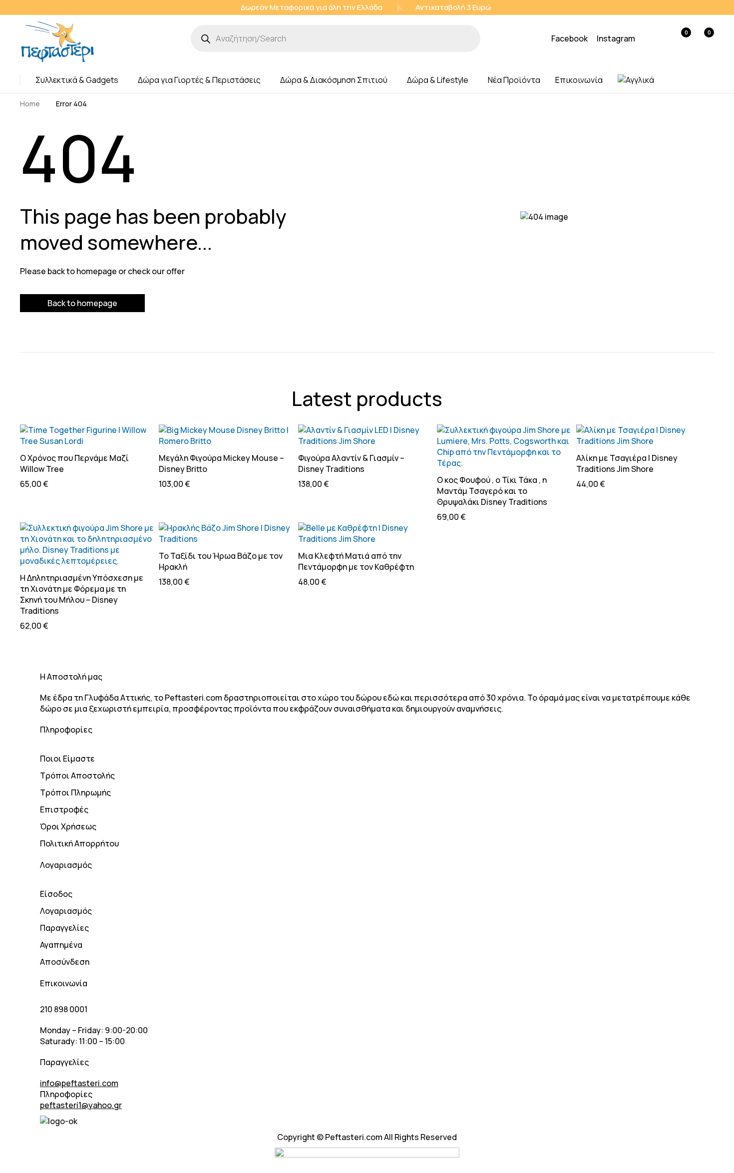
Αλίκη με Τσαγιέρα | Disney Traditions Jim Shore (627, 463)
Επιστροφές (64, 809)
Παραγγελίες (64, 927)
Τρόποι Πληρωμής (75, 792)
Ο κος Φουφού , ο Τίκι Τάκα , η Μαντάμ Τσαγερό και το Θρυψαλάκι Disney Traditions (492, 490)
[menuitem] (636, 79)
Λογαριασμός (66, 910)
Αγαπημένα (61, 944)
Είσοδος (56, 893)
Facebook (569, 38)
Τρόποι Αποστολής (77, 775)
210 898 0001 (63, 1009)
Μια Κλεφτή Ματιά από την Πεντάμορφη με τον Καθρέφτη (356, 561)
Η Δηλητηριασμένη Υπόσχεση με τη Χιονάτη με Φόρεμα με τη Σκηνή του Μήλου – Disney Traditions (81, 594)
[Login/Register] (659, 38)
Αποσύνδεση (64, 961)
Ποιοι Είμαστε (67, 758)
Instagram (616, 38)
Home (30, 103)
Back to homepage (82, 303)
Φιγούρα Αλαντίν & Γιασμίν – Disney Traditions (351, 463)
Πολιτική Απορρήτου (79, 843)
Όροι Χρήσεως (68, 826)
